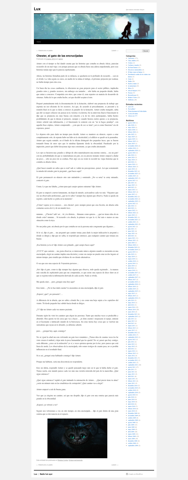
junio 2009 (131, 427)
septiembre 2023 (133, 178)
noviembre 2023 (133, 173)
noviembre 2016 (133, 282)
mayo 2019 (131, 256)
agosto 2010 (131, 395)
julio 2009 (131, 425)
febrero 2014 (132, 309)
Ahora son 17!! (132, 116)
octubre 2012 (132, 335)
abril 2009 (131, 432)
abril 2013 (131, 323)
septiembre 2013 (133, 316)
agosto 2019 (131, 252)
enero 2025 (131, 143)
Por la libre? (131, 109)
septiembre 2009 (133, 420)
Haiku (130, 81)
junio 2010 (131, 399)
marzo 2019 (131, 259)
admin (61, 59)
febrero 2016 (132, 286)
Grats (129, 79)
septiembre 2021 (133, 224)
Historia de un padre (44, 50)
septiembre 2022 (133, 201)
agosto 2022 (131, 203)
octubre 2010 (132, 390)
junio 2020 (131, 243)
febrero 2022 (132, 213)
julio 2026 (131, 125)
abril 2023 (131, 187)
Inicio (39, 41)
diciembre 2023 (132, 171)
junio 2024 (131, 157)
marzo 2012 (131, 351)
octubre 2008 (132, 443)
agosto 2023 (131, 180)
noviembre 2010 (133, 388)
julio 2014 (131, 300)
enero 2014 (131, 312)
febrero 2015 (132, 296)
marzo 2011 (131, 379)
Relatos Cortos (63, 460)
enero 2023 (131, 194)
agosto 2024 (131, 153)
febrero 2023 (132, 192)
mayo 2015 (131, 293)
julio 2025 (131, 134)
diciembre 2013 (132, 314)
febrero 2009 (132, 436)
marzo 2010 (131, 406)
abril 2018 (131, 268)
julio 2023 (131, 183)
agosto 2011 (131, 367)
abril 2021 (131, 236)
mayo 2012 (131, 346)
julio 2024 (131, 155)
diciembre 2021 (132, 217)
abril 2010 (131, 404)
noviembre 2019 (133, 249)
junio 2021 (131, 231)
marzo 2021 (131, 238)
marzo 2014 (131, 307)
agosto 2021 (131, 226)
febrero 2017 (132, 279)
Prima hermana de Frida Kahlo (137, 111)
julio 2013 (131, 319)
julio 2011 (131, 369)
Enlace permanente (75, 460)
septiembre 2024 (133, 150)
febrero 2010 (132, 409)
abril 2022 (131, 208)
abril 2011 (131, 376)
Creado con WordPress (136, 474)
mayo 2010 (131, 402)
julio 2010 (131, 397)
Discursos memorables (135, 70)
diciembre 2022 (132, 196)
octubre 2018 (132, 261)
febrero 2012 (132, 353)
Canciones (131, 58)
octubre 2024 (132, 148)
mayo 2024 (131, 160)
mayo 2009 (131, 429)
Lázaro (115, 50)
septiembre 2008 (133, 445)
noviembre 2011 (133, 360)
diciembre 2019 (132, 247)
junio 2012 (131, 344)
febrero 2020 (132, 245)
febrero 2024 (132, 166)
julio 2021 (131, 229)
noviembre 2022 (133, 199)
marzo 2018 (131, 270)
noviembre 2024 (133, 146)
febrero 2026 (132, 132)
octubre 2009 (132, 418)
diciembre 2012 (132, 332)
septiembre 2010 (133, 392)
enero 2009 (131, 438)
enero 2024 (131, 169)
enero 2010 (131, 411)
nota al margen (132, 90)
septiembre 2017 (133, 277)
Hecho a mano (132, 83)
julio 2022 (131, 206)
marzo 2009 (131, 434)
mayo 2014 (131, 302)
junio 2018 (131, 266)
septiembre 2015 (133, 291)
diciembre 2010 (132, 385)
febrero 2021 (132, 240)
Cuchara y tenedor (133, 65)
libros (129, 88)
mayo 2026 (131, 127)
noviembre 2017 (133, 273)
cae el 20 (130, 107)
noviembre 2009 (133, 415)
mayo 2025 (131, 136)
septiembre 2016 (133, 284)
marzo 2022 (131, 210)
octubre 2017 (132, 275)
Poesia (130, 93)
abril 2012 (131, 349)
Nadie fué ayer (46, 474)
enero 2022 (131, 215)
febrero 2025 (132, 141)
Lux (37, 8)
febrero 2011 (132, 381)
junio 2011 (131, 372)
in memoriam (132, 86)
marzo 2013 (131, 326)
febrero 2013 (132, 328)
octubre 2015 (132, 289)
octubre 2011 (132, 362)
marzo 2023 (131, 190)
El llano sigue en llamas (135, 72)
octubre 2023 (132, 176)
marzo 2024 (131, 164)
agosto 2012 (131, 339)
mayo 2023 (131, 185)
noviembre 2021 (133, 219)
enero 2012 (131, 355)
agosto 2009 (131, 422)
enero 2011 (131, 383)
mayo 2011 (131, 374)
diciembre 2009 (132, 413)
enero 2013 (131, 330)
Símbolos (131, 100)
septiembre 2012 (133, 337)
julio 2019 (131, 254)
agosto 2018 (131, 263)
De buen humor (132, 67)
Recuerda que (132, 95)
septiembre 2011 (133, 365)
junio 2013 (131, 321)
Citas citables (132, 60)
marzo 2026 (131, 130)
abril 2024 (131, 162)
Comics (130, 63)
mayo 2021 (131, 233)
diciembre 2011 (132, 358)
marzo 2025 (131, 139)
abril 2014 (131, 305)
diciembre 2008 (132, 441)
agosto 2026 (131, 123)
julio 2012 (131, 342)
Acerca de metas (133, 113)
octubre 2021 (132, 222)
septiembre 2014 (133, 298)
